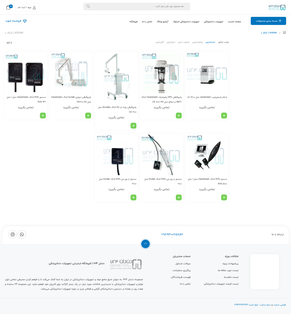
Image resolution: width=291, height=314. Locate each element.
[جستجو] (88, 6)
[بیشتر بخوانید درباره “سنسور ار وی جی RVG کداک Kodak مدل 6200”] (133, 197)
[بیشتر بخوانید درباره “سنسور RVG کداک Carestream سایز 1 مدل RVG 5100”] (224, 197)
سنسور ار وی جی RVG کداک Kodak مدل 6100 (163, 181)
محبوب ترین (183, 42)
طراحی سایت (279, 304)
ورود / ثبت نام (24, 7)
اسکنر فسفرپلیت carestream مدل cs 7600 (207, 97)
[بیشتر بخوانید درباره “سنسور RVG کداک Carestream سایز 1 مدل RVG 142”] (43, 115)
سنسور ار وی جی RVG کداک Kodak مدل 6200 (117, 181)
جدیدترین (210, 42)
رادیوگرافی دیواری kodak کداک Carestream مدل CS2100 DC (71, 99)
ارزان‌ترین (171, 42)
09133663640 (241, 304)
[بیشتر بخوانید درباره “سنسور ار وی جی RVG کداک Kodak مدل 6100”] (179, 197)
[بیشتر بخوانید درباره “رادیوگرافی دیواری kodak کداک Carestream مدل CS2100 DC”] (88, 115)
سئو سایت (265, 304)
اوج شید (253, 304)
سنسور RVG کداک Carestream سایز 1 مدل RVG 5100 (207, 181)
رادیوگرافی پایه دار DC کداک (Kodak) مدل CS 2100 (117, 110)
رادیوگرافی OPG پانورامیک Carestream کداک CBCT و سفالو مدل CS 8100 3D (161, 99)
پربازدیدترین (197, 42)
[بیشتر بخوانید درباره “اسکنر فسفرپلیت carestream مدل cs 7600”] (224, 115)
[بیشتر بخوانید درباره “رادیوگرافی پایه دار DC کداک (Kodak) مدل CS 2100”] (133, 126)
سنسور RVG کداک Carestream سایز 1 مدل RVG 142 (26, 99)
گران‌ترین (160, 42)
